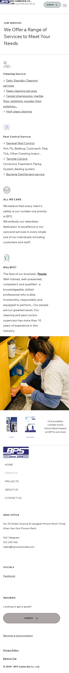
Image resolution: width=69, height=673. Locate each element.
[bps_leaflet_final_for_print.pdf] (12, 425)
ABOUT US (11, 489)
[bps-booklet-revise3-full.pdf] (30, 425)
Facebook (9, 576)
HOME (9, 464)
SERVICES (11, 472)
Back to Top (10, 658)
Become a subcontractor (18, 635)
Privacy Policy (11, 650)
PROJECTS (12, 481)
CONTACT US (13, 497)
